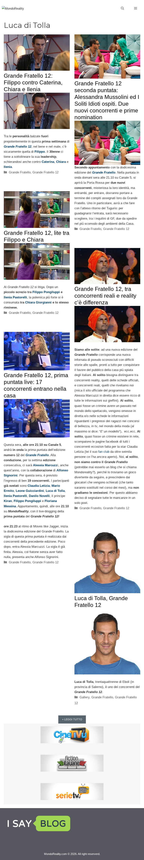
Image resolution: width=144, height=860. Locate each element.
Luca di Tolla (55, 491)
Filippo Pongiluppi (46, 292)
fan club (103, 452)
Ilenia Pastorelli (15, 297)
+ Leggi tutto (72, 719)
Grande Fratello (20, 172)
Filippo (39, 151)
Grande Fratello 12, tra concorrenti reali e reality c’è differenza (105, 296)
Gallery (84, 697)
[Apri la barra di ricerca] (122, 8)
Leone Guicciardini (30, 491)
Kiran (8, 501)
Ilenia (8, 167)
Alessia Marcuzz (45, 465)
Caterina (48, 162)
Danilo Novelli (39, 496)
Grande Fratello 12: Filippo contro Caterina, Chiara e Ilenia (33, 82)
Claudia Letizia (39, 486)
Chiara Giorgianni (38, 302)
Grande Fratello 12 (17, 146)
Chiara (61, 162)
